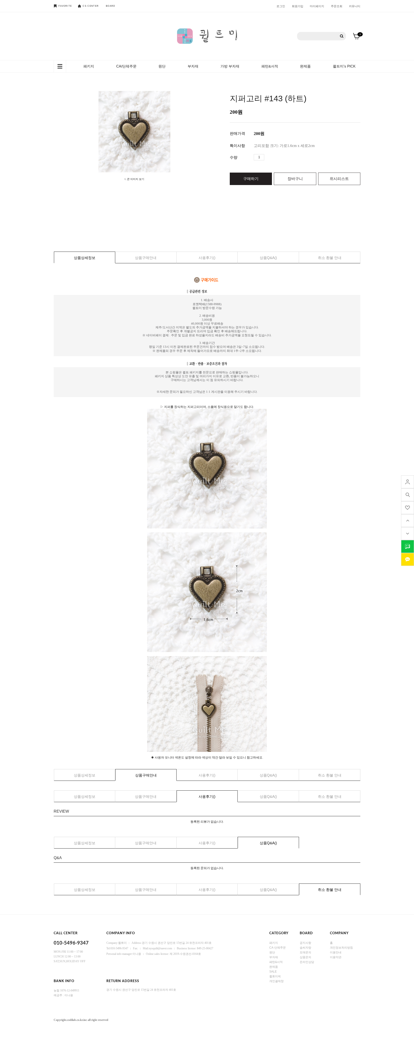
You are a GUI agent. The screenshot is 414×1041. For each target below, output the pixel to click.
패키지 (88, 66)
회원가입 (297, 6)
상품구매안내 (145, 258)
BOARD (110, 6)
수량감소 (275, 157)
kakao (407, 559)
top (407, 520)
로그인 (280, 6)
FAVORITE (65, 6)
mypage (407, 481)
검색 (342, 36)
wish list (407, 507)
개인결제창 (276, 981)
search (407, 494)
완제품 (305, 66)
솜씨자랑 (305, 947)
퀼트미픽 (275, 976)
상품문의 (305, 957)
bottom (407, 533)
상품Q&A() (268, 258)
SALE (273, 971)
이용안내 (335, 952)
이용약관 (335, 957)
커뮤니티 (354, 6)
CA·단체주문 (277, 947)
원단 (162, 66)
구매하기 (251, 179)
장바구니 (295, 179)
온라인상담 (307, 962)
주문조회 (336, 6)
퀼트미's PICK (344, 66)
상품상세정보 (84, 258)
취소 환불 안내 (329, 258)
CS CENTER (91, 6)
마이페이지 (317, 6)
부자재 (193, 66)
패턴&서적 (269, 66)
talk (407, 546)
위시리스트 (339, 179)
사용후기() (207, 258)
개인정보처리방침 (341, 947)
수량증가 (268, 157)
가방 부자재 (229, 66)
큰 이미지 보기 (135, 179)
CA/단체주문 (126, 66)
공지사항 (305, 943)
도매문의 (305, 952)
